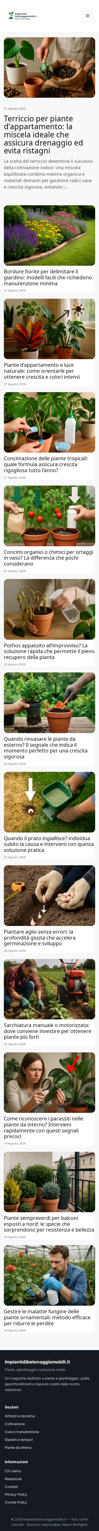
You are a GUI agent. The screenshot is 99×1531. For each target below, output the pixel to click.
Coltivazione (15, 1424)
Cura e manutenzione (22, 1432)
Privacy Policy (16, 1494)
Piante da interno (18, 1447)
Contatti (11, 1487)
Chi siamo (13, 1471)
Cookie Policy (16, 1502)
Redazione (13, 1479)
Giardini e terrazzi (19, 1440)
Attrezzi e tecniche (20, 1416)
